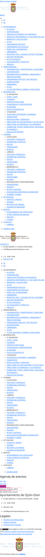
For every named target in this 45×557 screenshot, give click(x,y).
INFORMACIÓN (9, 92)
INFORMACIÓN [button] (9, 335)
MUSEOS (10, 149)
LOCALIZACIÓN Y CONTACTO (18, 62)
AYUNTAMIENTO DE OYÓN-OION (20, 212)
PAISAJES (10, 187)
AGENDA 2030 (8, 229)
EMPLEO (6, 209)
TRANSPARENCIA (9, 67)
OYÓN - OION (12, 97)
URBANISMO (12, 52)
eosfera (22, 554)
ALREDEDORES (12, 184)
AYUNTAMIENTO (9, 27)
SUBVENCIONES (13, 82)
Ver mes (3, 484)
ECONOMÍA (11, 107)
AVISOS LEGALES (9, 522)
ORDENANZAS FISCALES (16, 44)
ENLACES (10, 217)
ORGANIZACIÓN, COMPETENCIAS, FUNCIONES (25, 69)
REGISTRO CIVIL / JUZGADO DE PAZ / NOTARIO (25, 54)
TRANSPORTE (12, 117)
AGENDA (10, 202)
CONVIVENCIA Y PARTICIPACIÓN (19, 104)
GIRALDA (10, 64)
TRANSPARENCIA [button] (9, 310)
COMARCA (11, 99)
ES (4, 20)
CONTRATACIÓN (13, 72)
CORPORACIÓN (13, 32)
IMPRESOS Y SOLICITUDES (17, 39)
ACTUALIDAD (8, 197)
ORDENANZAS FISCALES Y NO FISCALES (22, 79)
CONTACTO (4, 244)
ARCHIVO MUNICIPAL (15, 57)
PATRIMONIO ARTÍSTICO (16, 142)
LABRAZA (10, 224)
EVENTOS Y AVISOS (14, 199)
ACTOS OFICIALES (14, 59)
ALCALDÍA (10, 29)
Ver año (3, 481)
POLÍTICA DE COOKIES (12, 525)
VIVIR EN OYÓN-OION (15, 102)
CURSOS (10, 219)
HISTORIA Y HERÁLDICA (16, 139)
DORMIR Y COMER (14, 194)
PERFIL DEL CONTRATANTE (17, 49)
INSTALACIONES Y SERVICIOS (18, 119)
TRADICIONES (12, 147)
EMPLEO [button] (6, 453)
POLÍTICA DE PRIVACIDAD (13, 520)
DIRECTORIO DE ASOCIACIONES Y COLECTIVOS (25, 122)
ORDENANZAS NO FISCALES (17, 47)
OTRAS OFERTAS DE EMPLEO (18, 214)
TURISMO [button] (7, 377)
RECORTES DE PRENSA (15, 204)
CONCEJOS (7, 222)
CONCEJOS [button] (7, 465)
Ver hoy (3, 486)
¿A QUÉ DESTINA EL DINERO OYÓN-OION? (23, 89)
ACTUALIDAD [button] (8, 440)
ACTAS (9, 42)
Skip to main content (8, 1)
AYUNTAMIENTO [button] (9, 270)
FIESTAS (10, 144)
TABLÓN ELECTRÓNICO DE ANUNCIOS (22, 34)
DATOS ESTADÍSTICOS (15, 109)
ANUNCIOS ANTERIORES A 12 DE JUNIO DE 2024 (25, 37)
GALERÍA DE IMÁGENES (16, 207)
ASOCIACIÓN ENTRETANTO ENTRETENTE (22, 192)
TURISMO (7, 134)
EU (4, 22)
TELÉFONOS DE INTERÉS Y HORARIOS (21, 114)
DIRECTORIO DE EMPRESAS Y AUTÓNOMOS (24, 124)
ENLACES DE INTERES (15, 132)
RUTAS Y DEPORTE (14, 189)
